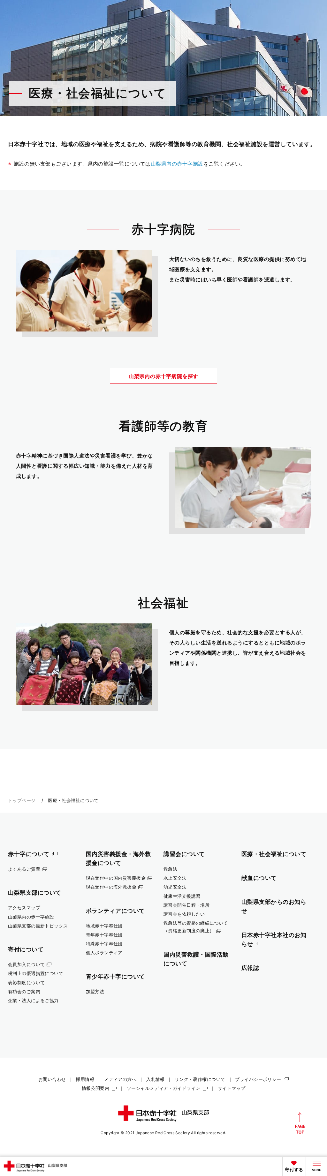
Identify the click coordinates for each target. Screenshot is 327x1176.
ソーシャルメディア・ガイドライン (164, 1088)
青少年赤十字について (115, 976)
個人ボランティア (104, 952)
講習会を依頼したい (184, 914)
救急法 (170, 869)
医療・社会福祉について (274, 853)
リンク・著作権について (200, 1079)
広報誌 (250, 967)
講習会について (184, 853)
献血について (259, 877)
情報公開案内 (96, 1088)
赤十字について (28, 853)
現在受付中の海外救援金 (111, 886)
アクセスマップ (24, 907)
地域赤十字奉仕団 (104, 925)
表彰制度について (26, 982)
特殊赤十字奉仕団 (104, 943)
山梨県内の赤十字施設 (177, 163)
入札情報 (155, 1079)
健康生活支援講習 (182, 896)
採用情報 (85, 1079)
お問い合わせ (52, 1079)
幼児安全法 (175, 886)
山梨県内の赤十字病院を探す (163, 376)
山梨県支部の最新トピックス (38, 925)
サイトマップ (232, 1088)
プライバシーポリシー (258, 1079)
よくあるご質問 (24, 869)
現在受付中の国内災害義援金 (116, 878)
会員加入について (26, 964)
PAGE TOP (300, 1121)
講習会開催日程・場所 (186, 905)
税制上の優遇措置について (35, 973)
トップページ (22, 800)
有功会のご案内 (24, 991)
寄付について (25, 949)
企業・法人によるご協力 (33, 1000)
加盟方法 (95, 991)
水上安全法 (175, 878)
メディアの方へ (120, 1079)
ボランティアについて (115, 910)
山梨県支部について (34, 892)
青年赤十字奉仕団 (104, 934)
